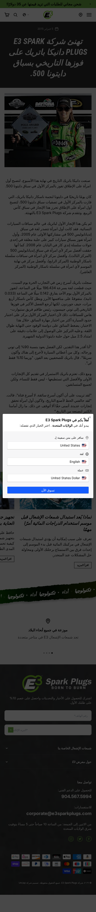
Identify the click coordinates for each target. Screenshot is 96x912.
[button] (48, 445)
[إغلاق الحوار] (90, 417)
